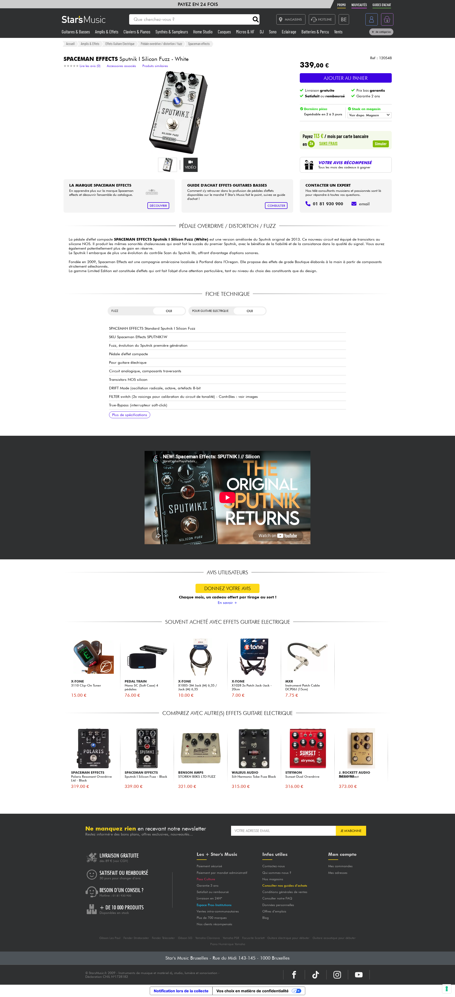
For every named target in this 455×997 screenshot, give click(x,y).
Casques (225, 31)
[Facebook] (294, 974)
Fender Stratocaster (136, 938)
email (364, 203)
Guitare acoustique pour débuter (334, 938)
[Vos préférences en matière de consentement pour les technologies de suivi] (446, 988)
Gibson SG (185, 938)
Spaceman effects (199, 43)
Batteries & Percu (315, 31)
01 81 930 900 (122, 895)
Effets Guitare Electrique (119, 43)
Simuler (381, 143)
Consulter (276, 205)
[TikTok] (315, 974)
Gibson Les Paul (109, 938)
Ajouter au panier (346, 78)
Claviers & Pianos (137, 31)
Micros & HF (245, 31)
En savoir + (227, 602)
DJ (262, 31)
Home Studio (203, 31)
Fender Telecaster (163, 938)
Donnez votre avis (227, 588)
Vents (338, 31)
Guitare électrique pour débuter (288, 938)
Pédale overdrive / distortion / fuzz (161, 43)
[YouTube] (358, 974)
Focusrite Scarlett (253, 938)
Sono (273, 31)
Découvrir (158, 205)
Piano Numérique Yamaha (227, 944)
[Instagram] (337, 974)
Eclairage (289, 31)
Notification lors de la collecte (181, 990)
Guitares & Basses (76, 31)
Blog (265, 918)
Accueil (70, 43)
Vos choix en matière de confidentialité (252, 990)
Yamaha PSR (231, 938)
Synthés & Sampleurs (172, 31)
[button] (167, 165)
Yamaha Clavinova (207, 938)
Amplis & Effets (107, 31)
